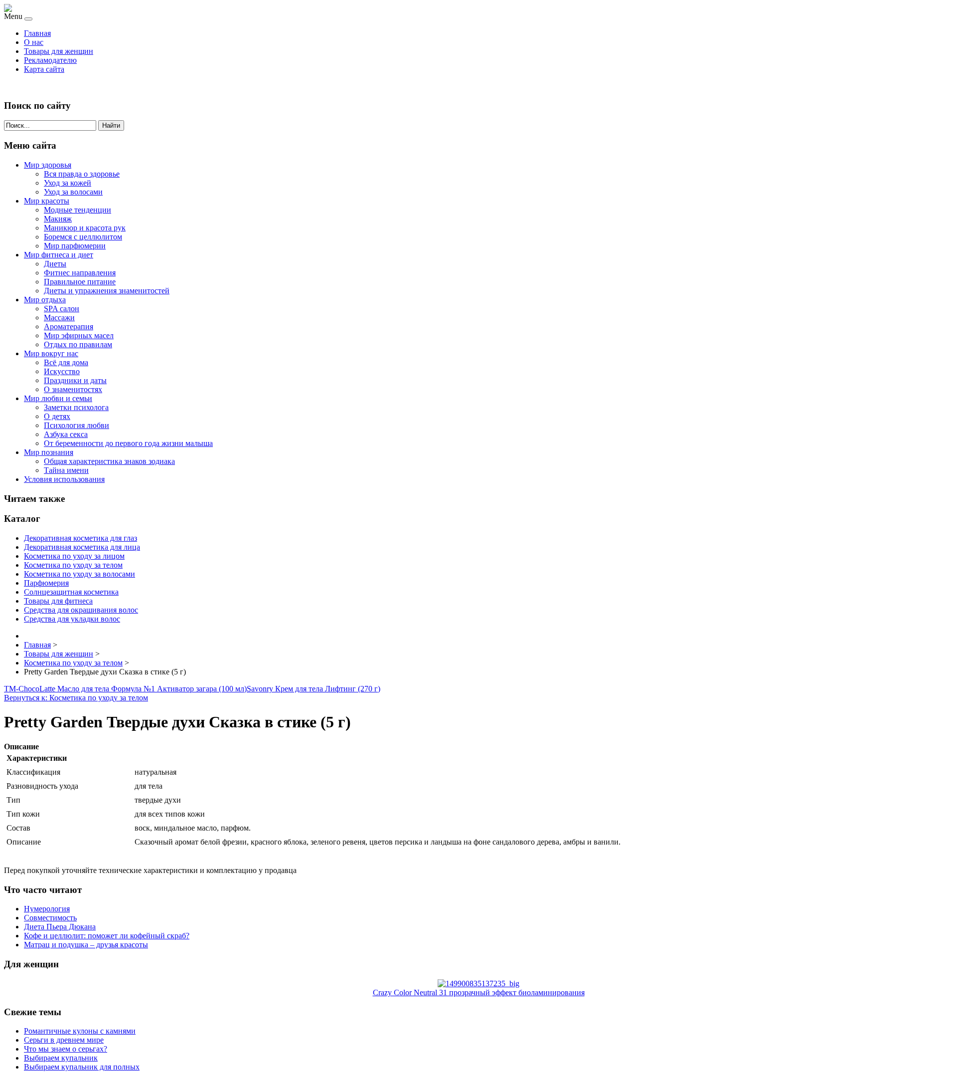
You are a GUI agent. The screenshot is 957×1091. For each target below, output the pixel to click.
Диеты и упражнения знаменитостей (106, 290)
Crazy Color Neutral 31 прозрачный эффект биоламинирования (479, 992)
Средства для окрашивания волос (81, 610)
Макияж (58, 219)
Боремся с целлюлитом (83, 236)
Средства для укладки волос (72, 619)
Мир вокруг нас (51, 353)
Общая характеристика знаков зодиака (109, 461)
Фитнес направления (80, 272)
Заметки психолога (76, 407)
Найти (111, 125)
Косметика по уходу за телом (73, 565)
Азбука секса (66, 434)
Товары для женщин (58, 51)
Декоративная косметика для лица (82, 547)
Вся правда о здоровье (82, 174)
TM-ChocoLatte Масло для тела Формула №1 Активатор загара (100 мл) (125, 688)
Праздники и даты (75, 380)
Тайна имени (66, 470)
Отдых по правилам (78, 344)
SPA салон (61, 308)
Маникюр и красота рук (85, 227)
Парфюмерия (46, 583)
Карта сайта (44, 69)
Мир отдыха (45, 299)
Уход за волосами (73, 192)
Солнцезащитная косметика (71, 592)
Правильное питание (80, 281)
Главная (37, 33)
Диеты (55, 263)
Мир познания (48, 452)
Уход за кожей (67, 183)
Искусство (62, 371)
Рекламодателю (50, 60)
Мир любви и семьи (58, 398)
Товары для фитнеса (58, 601)
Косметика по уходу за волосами (79, 574)
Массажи (59, 317)
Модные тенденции (77, 210)
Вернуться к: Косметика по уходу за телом (76, 697)
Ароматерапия (68, 326)
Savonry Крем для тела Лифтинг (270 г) (313, 688)
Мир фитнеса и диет (58, 254)
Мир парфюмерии (75, 245)
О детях (57, 416)
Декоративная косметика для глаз (80, 538)
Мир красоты (46, 201)
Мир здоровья (47, 165)
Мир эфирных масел (79, 335)
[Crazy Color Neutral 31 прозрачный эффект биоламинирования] (478, 983)
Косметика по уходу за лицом (74, 556)
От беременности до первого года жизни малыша (128, 443)
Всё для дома (66, 362)
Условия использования (64, 479)
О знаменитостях (73, 389)
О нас (33, 42)
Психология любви (76, 425)
